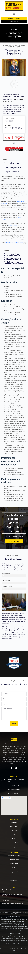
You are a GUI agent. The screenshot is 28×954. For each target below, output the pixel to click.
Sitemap (16, 913)
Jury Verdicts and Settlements (14, 243)
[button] (14, 14)
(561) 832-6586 (9, 121)
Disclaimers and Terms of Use (19, 913)
